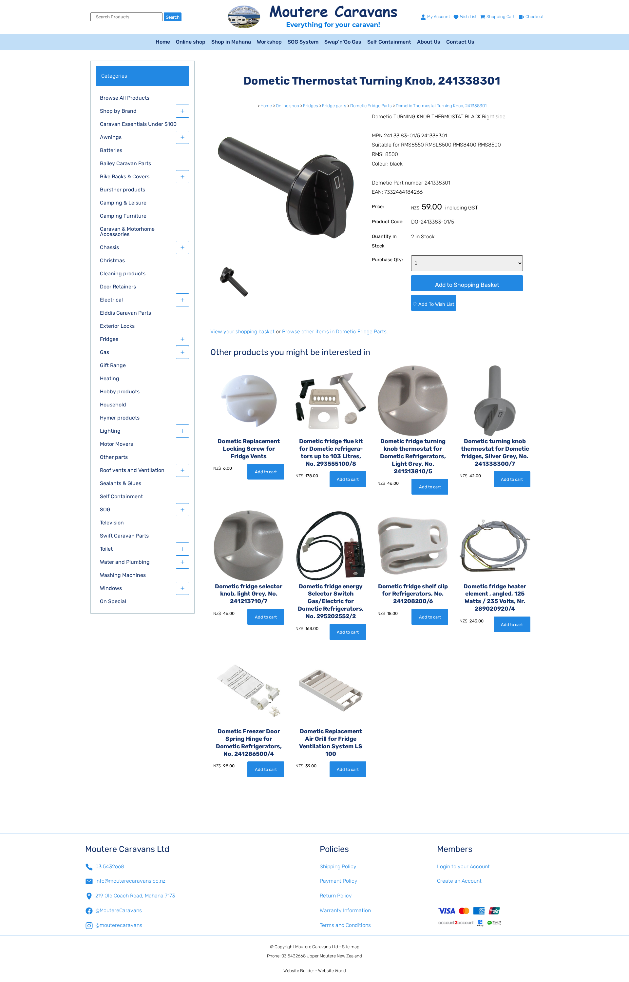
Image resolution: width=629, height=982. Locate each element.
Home (163, 42)
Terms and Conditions (345, 925)
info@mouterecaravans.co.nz (130, 881)
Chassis (109, 247)
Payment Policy (338, 881)
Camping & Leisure (123, 203)
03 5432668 (109, 866)
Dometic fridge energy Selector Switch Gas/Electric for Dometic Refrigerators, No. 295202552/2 (331, 601)
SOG (105, 509)
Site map (350, 946)
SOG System (303, 42)
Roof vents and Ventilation (132, 470)
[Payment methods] (490, 916)
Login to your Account (463, 866)
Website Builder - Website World (314, 970)
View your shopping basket (242, 331)
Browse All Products (124, 98)
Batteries (111, 150)
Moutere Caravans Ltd (316, 946)
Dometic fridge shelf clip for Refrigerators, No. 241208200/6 (413, 594)
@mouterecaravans (118, 925)
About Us (428, 42)
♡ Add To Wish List (433, 304)
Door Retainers (118, 287)
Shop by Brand (118, 111)
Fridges (109, 339)
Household (113, 405)
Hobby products (120, 391)
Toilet (106, 549)
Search (173, 17)
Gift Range (113, 365)
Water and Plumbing (125, 562)
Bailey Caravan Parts (125, 163)
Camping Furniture (123, 216)
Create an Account (459, 881)
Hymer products (120, 418)
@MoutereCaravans (118, 910)
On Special (113, 601)
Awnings (111, 137)
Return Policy (336, 896)
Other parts (114, 457)
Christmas (112, 260)
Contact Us (460, 42)
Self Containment (389, 42)
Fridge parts (334, 105)
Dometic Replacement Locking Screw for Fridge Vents (249, 449)
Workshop (269, 42)
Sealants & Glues (120, 483)
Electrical (111, 300)
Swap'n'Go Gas (342, 42)
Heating (109, 378)
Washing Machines (123, 575)
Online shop (190, 42)
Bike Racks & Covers (124, 176)
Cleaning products (122, 273)
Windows (111, 588)
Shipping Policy (338, 866)
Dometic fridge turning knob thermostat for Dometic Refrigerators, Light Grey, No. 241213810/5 (413, 456)
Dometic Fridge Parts (371, 105)
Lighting (110, 431)
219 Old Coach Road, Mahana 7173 (135, 896)
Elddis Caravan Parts (125, 313)
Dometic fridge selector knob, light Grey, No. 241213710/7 (248, 594)
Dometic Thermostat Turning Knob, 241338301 (441, 105)
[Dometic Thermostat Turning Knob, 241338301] (285, 261)
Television (112, 523)
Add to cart (266, 471)
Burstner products (122, 190)
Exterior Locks (117, 326)
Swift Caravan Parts (124, 536)
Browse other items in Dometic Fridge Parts (334, 331)
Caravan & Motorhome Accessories (127, 231)
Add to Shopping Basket (467, 285)
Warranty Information (345, 910)
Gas (104, 352)
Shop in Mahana (231, 42)
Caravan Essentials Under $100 (138, 124)
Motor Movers (116, 444)
